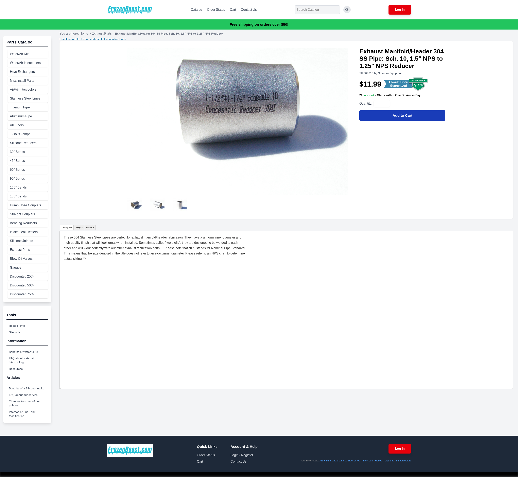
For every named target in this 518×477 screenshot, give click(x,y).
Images (79, 228)
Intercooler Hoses (372, 460)
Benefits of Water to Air (23, 351)
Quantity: (365, 103)
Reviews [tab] (90, 228)
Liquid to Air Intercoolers (398, 460)
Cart (233, 9)
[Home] (130, 9)
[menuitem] (28, 54)
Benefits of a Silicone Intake (26, 388)
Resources (16, 368)
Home (84, 33)
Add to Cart (402, 115)
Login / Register (241, 455)
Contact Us (249, 9)
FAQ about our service (23, 394)
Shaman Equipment (390, 73)
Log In (400, 9)
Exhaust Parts (102, 33)
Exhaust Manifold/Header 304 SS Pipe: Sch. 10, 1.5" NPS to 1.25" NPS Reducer (169, 33)
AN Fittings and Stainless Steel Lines (340, 460)
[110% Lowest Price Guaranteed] (406, 84)
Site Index (15, 332)
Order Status (216, 9)
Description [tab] (67, 228)
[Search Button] (347, 9)
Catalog (196, 9)
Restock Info (17, 325)
